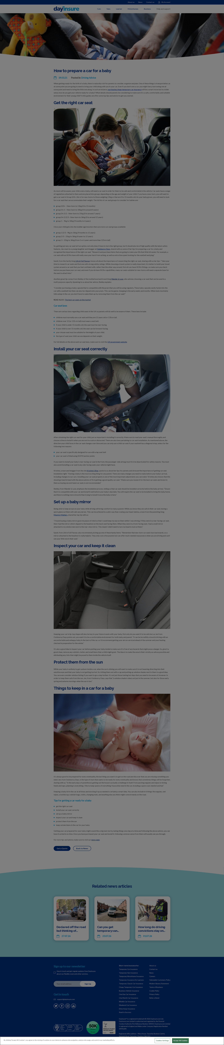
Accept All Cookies (180, 1040)
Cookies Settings (162, 1040)
